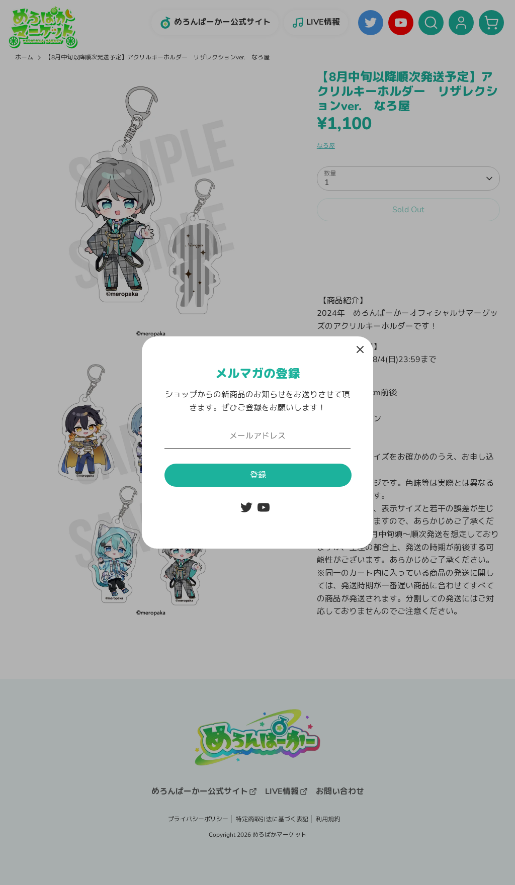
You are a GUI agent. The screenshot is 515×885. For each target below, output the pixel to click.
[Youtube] (264, 507)
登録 (258, 475)
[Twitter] (246, 507)
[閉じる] (360, 349)
